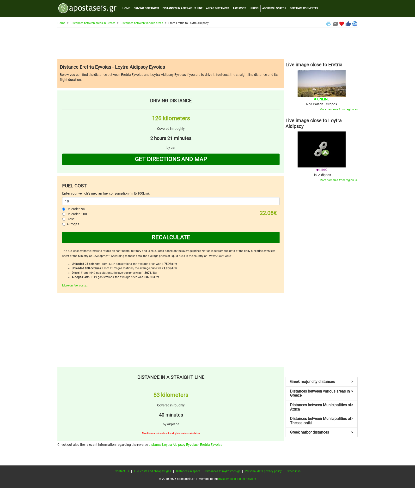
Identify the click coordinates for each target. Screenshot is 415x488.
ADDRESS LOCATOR (274, 8)
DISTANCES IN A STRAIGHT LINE (182, 8)
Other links (293, 471)
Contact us (122, 471)
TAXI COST (239, 8)
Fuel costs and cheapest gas (152, 471)
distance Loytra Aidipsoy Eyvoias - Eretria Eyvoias (185, 444)
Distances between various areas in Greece (321, 393)
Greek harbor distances (321, 432)
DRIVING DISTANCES (146, 8)
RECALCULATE (171, 237)
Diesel (71, 219)
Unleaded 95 (76, 209)
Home (61, 23)
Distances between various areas (142, 23)
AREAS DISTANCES (217, 8)
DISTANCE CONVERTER (304, 8)
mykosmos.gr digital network (237, 479)
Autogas (73, 224)
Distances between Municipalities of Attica (321, 407)
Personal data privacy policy (263, 471)
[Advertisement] (207, 43)
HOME (126, 8)
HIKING (254, 8)
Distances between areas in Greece (93, 23)
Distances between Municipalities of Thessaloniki (321, 420)
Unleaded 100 (77, 214)
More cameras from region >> (339, 109)
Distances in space (188, 471)
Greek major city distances (321, 381)
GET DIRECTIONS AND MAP (171, 159)
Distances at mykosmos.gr (222, 471)
